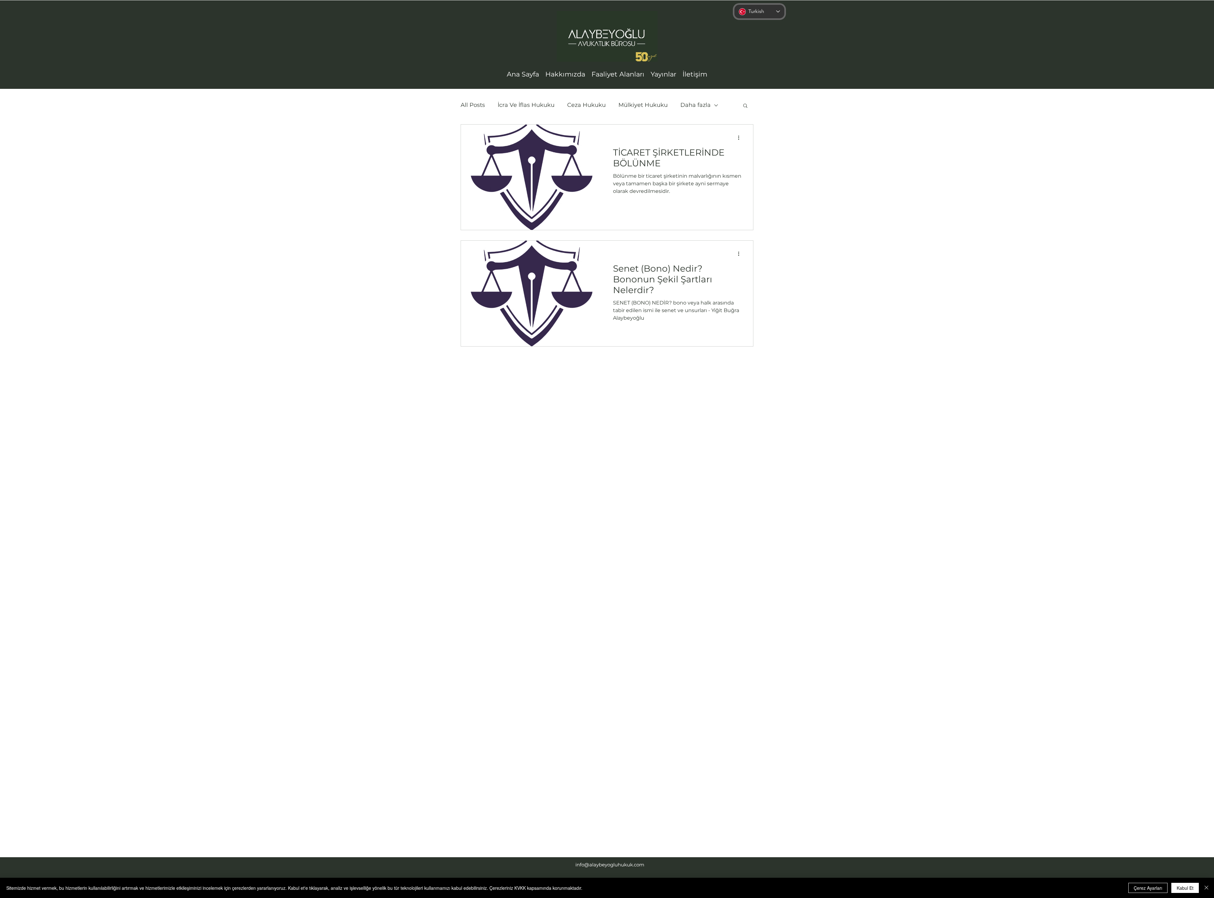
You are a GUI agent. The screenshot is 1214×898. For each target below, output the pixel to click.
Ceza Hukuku (586, 104)
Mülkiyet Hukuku (643, 104)
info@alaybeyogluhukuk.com (609, 865)
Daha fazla (695, 104)
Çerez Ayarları (1148, 888)
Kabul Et (1185, 888)
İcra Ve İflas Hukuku (526, 104)
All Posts (473, 104)
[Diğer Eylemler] (741, 137)
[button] (745, 106)
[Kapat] (1206, 888)
